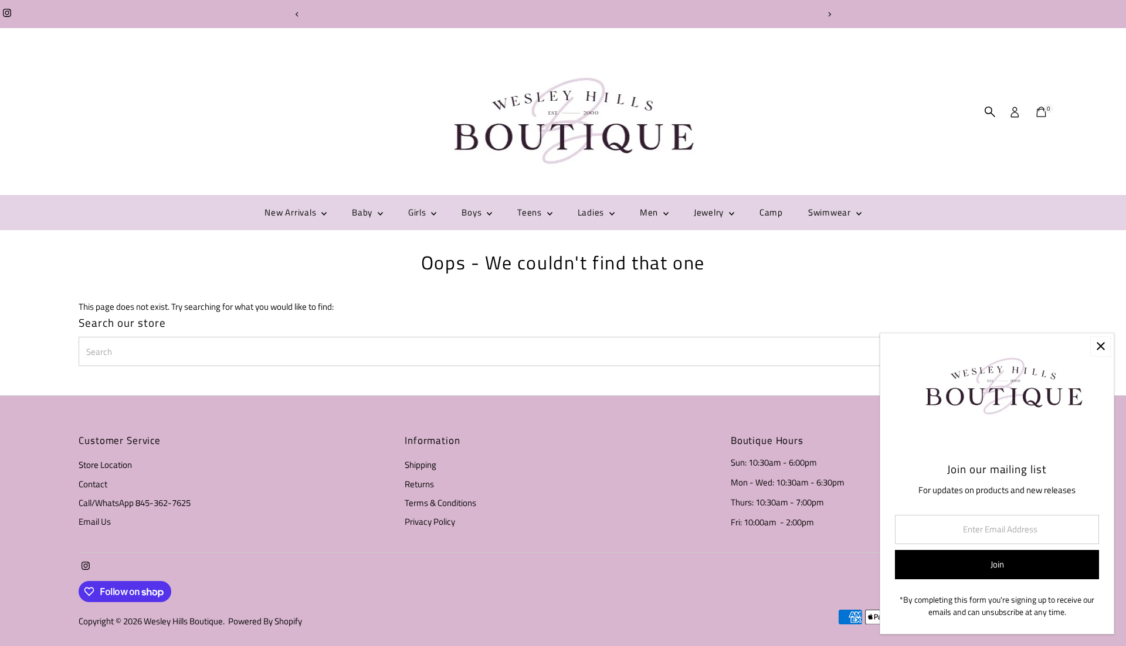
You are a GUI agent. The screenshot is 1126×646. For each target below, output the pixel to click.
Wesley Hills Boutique (183, 621)
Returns (419, 484)
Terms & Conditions (440, 503)
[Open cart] (1041, 112)
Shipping (420, 464)
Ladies (592, 212)
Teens (530, 212)
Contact (93, 484)
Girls (418, 212)
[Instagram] (7, 14)
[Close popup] (1100, 346)
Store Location (105, 464)
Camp (771, 212)
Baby (363, 212)
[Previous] (297, 14)
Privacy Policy (430, 521)
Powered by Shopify (265, 621)
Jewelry (710, 212)
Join (997, 564)
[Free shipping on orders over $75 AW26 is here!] (563, 14)
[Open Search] (990, 112)
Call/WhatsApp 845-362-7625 (135, 503)
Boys (473, 212)
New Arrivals (291, 212)
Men (650, 212)
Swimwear (830, 212)
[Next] (829, 14)
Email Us (95, 521)
